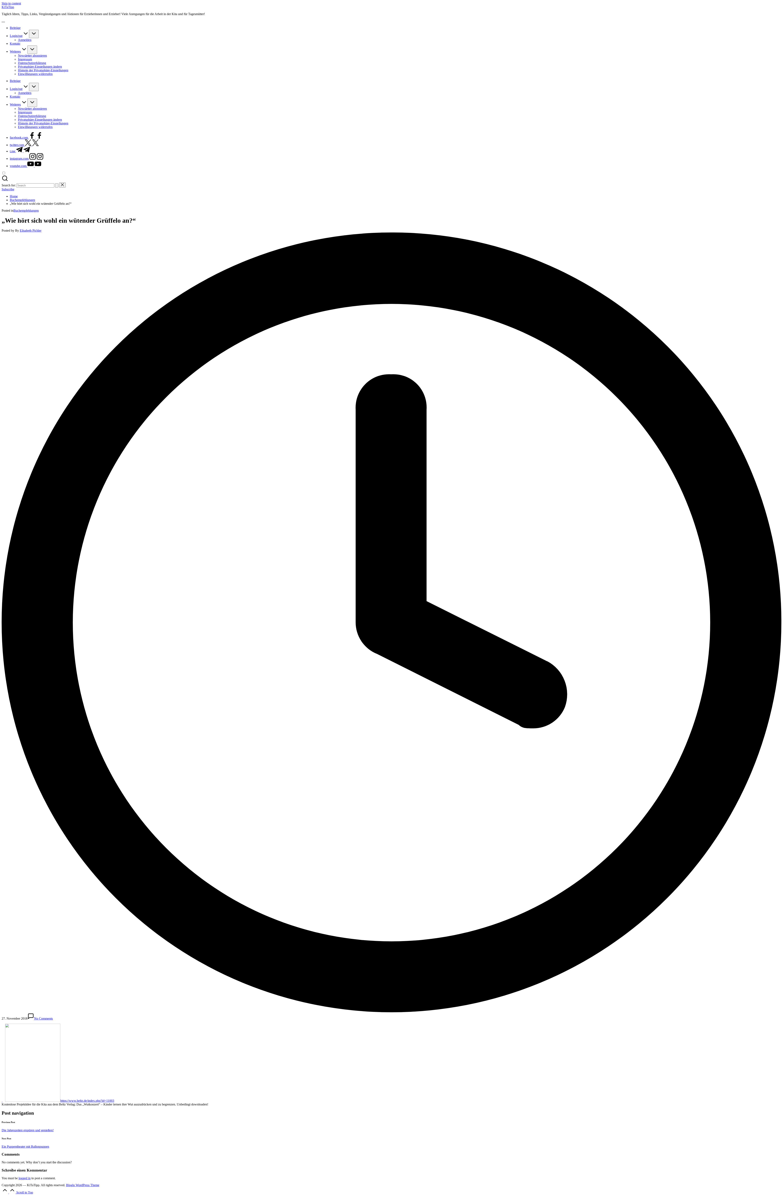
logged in (25, 1178)
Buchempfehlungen (26, 210)
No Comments (43, 1018)
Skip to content (11, 3)
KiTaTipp (8, 7)
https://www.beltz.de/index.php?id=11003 (87, 1100)
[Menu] (3, 22)
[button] (40, 66)
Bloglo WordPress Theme (82, 1185)
